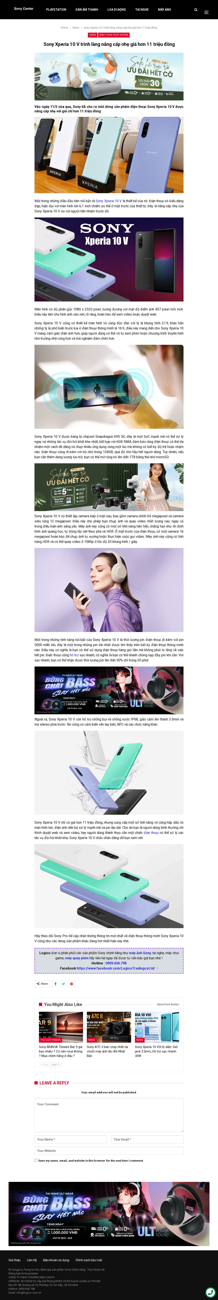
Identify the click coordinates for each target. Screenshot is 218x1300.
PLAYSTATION (56, 9)
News (92, 34)
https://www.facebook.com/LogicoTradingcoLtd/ (116, 968)
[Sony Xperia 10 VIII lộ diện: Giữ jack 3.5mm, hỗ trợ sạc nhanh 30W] (157, 1027)
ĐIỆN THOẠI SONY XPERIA (114, 34)
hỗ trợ (74, 655)
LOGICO (50, 1277)
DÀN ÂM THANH (87, 9)
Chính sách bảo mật (89, 1260)
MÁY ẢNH (164, 9)
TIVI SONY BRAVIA (50, 1040)
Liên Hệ (32, 1260)
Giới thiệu (15, 1260)
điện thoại (151, 833)
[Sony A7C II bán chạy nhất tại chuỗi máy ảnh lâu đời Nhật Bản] (109, 1027)
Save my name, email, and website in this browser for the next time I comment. (91, 1160)
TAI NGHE (142, 9)
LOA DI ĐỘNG (117, 9)
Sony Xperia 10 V (109, 201)
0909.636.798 (116, 963)
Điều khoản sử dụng (56, 1260)
